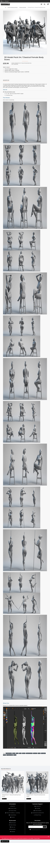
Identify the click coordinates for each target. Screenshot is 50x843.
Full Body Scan (8, 753)
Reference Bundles (22, 7)
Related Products (6, 768)
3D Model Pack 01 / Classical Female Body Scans (11, 794)
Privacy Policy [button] (37, 838)
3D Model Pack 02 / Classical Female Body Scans (35, 794)
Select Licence (6, 67)
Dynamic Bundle (29, 753)
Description (6, 80)
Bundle (23, 753)
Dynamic (35, 753)
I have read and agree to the (38, 829)
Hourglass (43, 753)
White (39, 753)
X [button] (48, 836)
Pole (20, 753)
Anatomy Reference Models (13, 7)
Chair (17, 753)
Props (14, 753)
